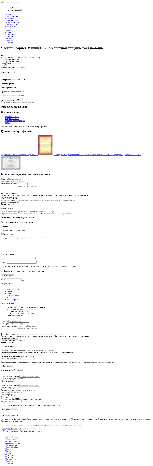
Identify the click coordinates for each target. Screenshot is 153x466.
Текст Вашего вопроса (9, 193)
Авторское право (11, 20)
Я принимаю (24, 271)
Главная (8, 14)
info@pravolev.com (9, 429)
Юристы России (11, 16)
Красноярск (9, 36)
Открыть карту (34, 57)
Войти (19, 370)
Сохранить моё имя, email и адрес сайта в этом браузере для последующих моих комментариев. (40, 267)
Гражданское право (12, 22)
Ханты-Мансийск (12, 295)
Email (3, 262)
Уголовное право (11, 24)
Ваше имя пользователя (10, 376)
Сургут (8, 32)
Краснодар (9, 34)
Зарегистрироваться (9, 409)
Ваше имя (4, 179)
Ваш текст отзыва (7, 254)
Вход (14, 8)
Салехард (9, 291)
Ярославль (9, 42)
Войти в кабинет (7, 381)
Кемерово (9, 40)
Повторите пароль (8, 390)
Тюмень (8, 30)
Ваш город (5, 181)
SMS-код (21, 398)
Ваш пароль (5, 379)
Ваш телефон (6, 395)
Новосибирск (10, 38)
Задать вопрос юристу (9, 198)
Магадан (8, 298)
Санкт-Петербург (12, 26)
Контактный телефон (9, 184)
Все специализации (10, 431)
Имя (3, 258)
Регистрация (16, 10)
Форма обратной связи (27, 429)
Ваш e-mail (5, 392)
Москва (8, 28)
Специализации (11, 18)
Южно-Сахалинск (12, 289)
